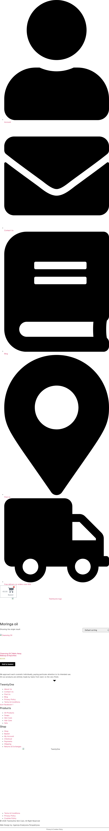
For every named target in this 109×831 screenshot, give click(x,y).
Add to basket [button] (7, 664)
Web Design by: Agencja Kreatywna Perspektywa (20, 825)
